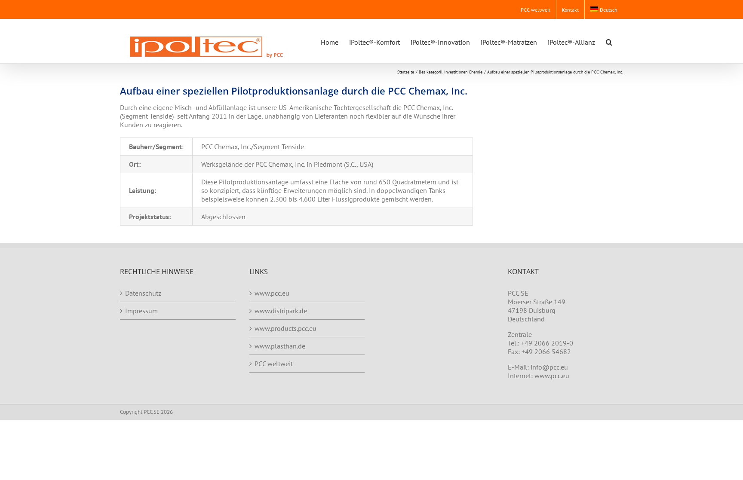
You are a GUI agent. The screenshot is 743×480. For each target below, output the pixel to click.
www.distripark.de (281, 310)
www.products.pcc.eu (285, 328)
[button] (609, 41)
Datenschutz (143, 293)
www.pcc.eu (272, 293)
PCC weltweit (274, 363)
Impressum (141, 310)
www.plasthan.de (280, 346)
